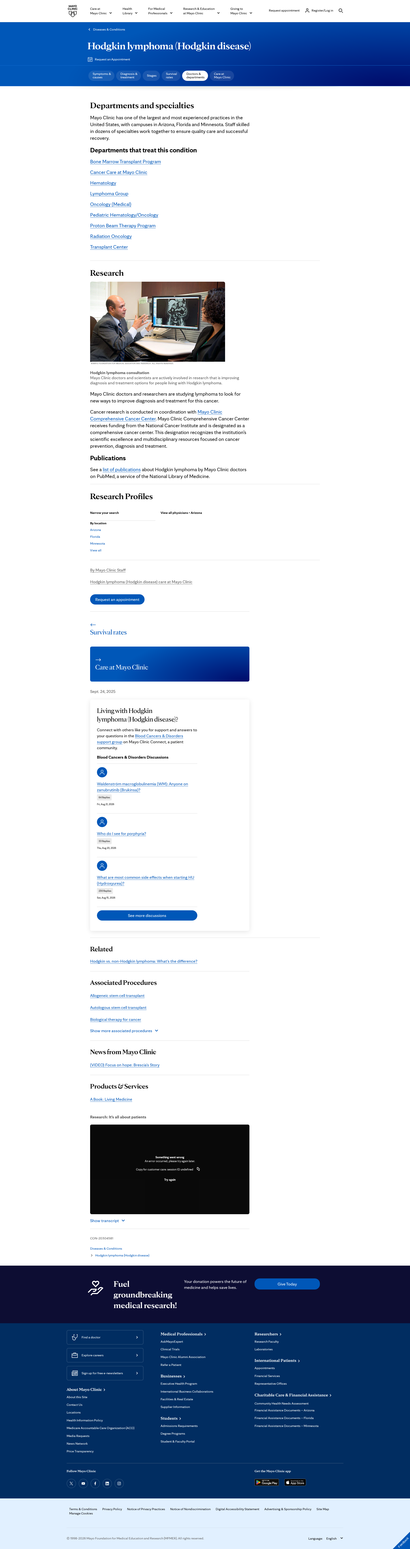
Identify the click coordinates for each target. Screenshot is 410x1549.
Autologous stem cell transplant (118, 1007)
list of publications (122, 469)
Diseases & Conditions (109, 29)
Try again (170, 1179)
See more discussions (147, 915)
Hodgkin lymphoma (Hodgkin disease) (169, 45)
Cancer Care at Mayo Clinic (118, 172)
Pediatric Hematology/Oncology (124, 215)
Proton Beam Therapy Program (123, 225)
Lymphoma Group (109, 193)
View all (95, 550)
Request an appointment (117, 599)
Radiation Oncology (111, 236)
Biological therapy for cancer (115, 1019)
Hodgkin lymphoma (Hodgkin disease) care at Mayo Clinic (141, 581)
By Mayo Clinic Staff (108, 570)
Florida (95, 537)
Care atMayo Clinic (222, 75)
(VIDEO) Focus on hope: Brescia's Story (125, 1064)
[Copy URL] (198, 1169)
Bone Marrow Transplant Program (125, 161)
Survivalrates (171, 75)
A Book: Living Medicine (111, 1099)
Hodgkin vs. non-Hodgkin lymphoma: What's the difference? (143, 961)
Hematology (103, 183)
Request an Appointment (112, 59)
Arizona (95, 530)
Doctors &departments (195, 75)
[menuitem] (101, 76)
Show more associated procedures (121, 1030)
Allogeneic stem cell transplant (117, 995)
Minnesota (97, 543)
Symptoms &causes (102, 75)
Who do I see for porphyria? (121, 833)
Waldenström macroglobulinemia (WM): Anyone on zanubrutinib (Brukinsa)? (142, 786)
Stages (152, 75)
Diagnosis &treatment (129, 75)
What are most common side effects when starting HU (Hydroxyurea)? (145, 880)
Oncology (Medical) (110, 204)
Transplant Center (109, 247)
